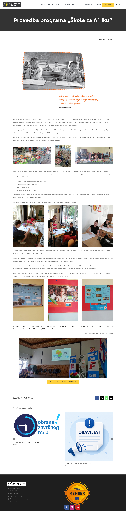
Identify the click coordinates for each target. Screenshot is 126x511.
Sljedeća (109, 39)
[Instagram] (72, 507)
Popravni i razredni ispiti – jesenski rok (78, 463)
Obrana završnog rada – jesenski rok (26, 442)
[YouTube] (77, 507)
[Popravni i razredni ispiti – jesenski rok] (89, 412)
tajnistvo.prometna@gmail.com (19, 496)
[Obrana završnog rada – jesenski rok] (37, 412)
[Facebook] (66, 507)
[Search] (122, 4)
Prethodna (102, 39)
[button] (14, 439)
